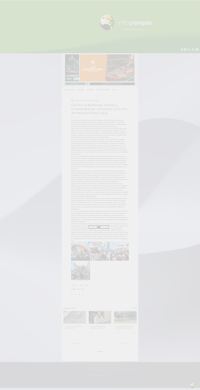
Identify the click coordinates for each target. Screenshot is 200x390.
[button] (99, 227)
